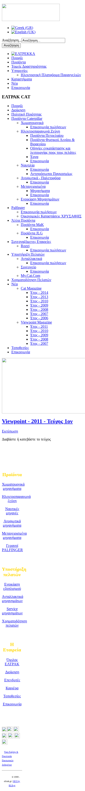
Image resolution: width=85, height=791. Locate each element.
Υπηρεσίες (19, 71)
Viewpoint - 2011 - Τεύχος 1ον (37, 421)
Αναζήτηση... (11, 40)
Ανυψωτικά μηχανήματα (12, 523)
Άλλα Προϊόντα (23, 220)
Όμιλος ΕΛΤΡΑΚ (12, 662)
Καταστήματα (21, 79)
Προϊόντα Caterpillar (26, 119)
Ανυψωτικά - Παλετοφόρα (40, 178)
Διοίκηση (18, 110)
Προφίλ (17, 58)
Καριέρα (12, 688)
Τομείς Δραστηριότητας (29, 66)
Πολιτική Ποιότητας (26, 114)
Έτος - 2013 (39, 297)
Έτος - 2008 (39, 310)
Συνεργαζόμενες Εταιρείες (31, 242)
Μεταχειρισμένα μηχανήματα (14, 535)
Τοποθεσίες (20, 348)
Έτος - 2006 (39, 318)
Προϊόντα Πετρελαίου (47, 135)
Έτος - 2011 (39, 327)
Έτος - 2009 (39, 305)
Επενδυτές (12, 680)
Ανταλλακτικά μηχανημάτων (12, 599)
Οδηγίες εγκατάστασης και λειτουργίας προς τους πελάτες (53, 150)
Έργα (34, 157)
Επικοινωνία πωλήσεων (48, 127)
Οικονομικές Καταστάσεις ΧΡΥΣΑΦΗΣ (51, 216)
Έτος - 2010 (39, 301)
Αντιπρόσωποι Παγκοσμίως (51, 174)
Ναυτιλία (27, 165)
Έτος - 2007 (39, 314)
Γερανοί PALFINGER (12, 548)
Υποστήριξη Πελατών (28, 254)
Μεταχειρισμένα (33, 186)
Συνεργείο (28, 267)
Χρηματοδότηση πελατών (14, 623)
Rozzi (25, 246)
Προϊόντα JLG (32, 233)
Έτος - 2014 (39, 293)
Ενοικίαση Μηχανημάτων (40, 199)
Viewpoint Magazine (36, 322)
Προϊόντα (18, 62)
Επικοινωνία (20, 88)
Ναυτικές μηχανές (12, 511)
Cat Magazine (31, 288)
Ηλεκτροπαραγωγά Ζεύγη (40, 131)
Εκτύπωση (10, 431)
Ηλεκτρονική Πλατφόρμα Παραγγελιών (51, 75)
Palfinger (18, 208)
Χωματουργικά (32, 123)
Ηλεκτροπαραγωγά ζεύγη (16, 499)
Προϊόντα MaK (32, 225)
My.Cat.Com (30, 276)
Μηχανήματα (40, 191)
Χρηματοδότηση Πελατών (31, 280)
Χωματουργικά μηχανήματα (13, 486)
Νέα (14, 83)
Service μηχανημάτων (12, 611)
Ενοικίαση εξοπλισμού (12, 586)
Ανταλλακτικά (31, 259)
